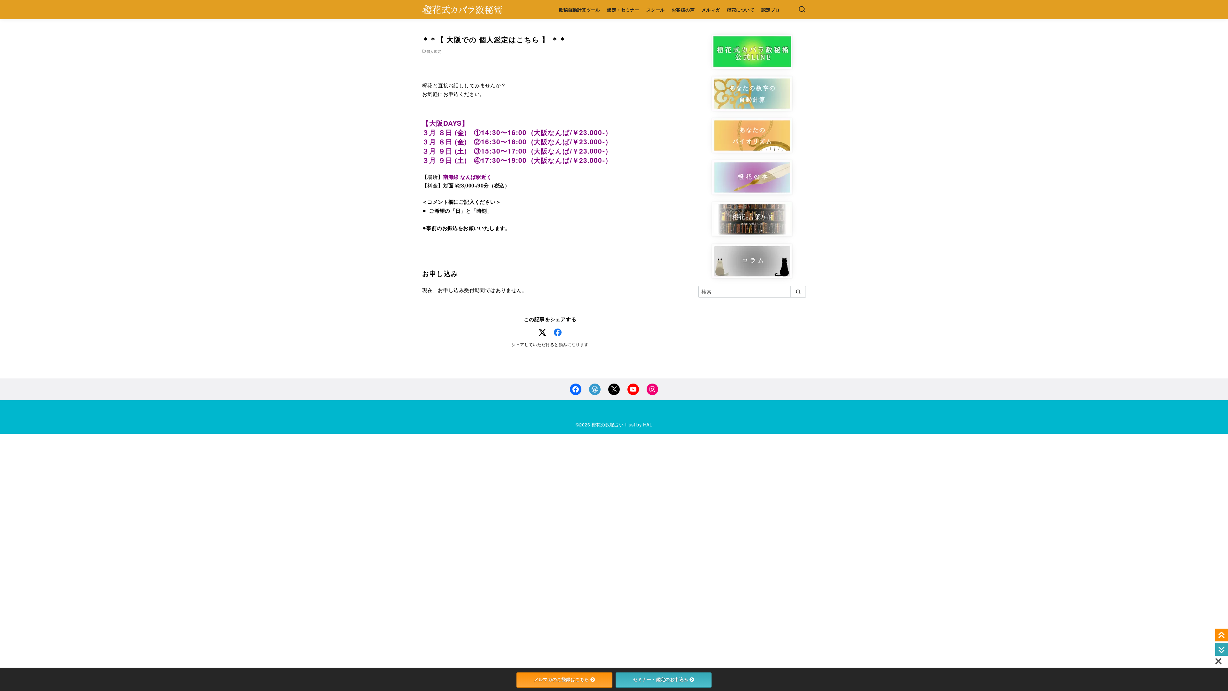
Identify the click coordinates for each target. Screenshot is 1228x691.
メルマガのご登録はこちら (561, 679)
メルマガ (711, 9)
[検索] (802, 9)
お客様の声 (683, 9)
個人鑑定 (434, 51)
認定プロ (770, 9)
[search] (798, 292)
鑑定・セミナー (623, 9)
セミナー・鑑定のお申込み (661, 679)
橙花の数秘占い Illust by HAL (622, 424)
